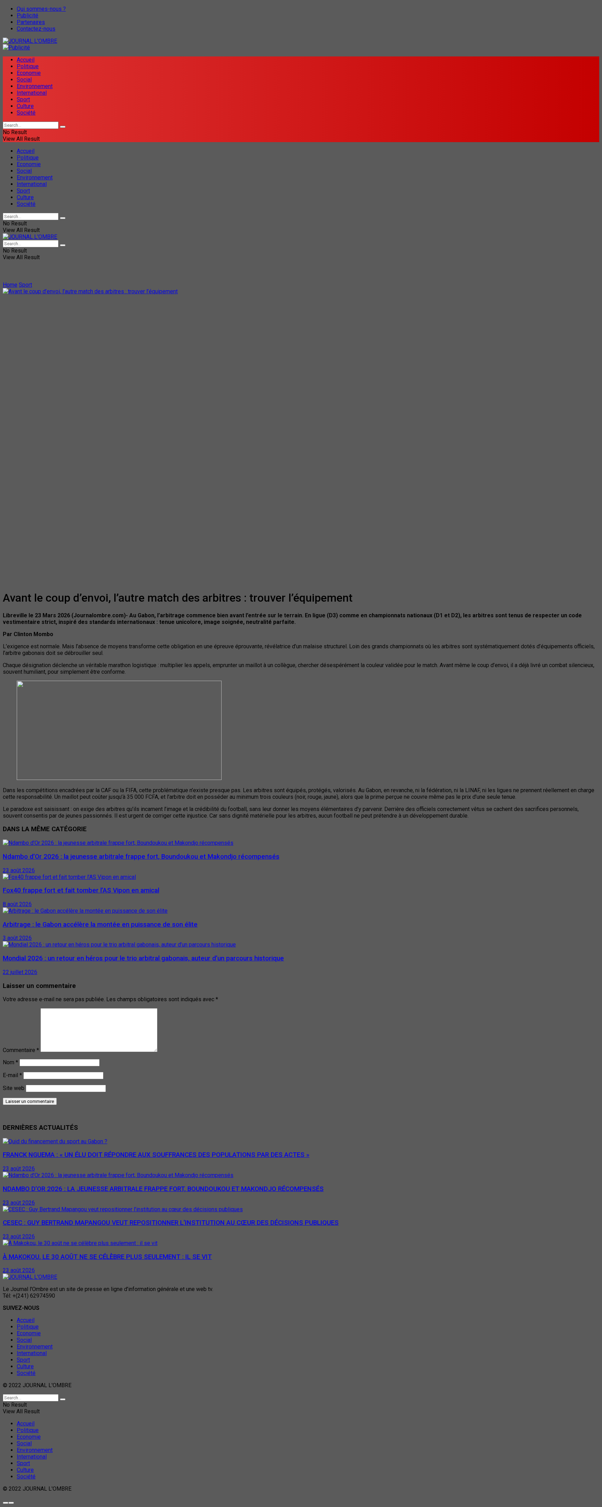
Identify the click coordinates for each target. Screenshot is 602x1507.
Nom (10, 1062)
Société (26, 112)
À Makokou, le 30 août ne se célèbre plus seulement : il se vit (107, 1257)
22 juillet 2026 (20, 972)
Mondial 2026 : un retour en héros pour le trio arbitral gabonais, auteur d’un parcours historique (143, 958)
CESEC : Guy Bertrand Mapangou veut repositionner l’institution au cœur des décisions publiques (171, 1223)
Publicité (27, 15)
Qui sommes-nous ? (41, 9)
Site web (13, 1088)
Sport (23, 99)
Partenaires (31, 22)
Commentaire (21, 1050)
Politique (28, 66)
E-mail (12, 1075)
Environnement (35, 86)
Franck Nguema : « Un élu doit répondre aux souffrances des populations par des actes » (156, 1155)
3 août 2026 (17, 938)
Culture (25, 106)
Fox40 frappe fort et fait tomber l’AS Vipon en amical (81, 890)
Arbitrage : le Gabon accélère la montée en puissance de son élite (100, 924)
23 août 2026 (19, 870)
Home (10, 284)
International (32, 93)
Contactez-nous (36, 28)
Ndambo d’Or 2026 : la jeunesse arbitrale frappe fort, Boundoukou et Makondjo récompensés (141, 856)
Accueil (25, 59)
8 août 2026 (17, 904)
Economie (29, 73)
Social (24, 79)
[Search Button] (62, 127)
